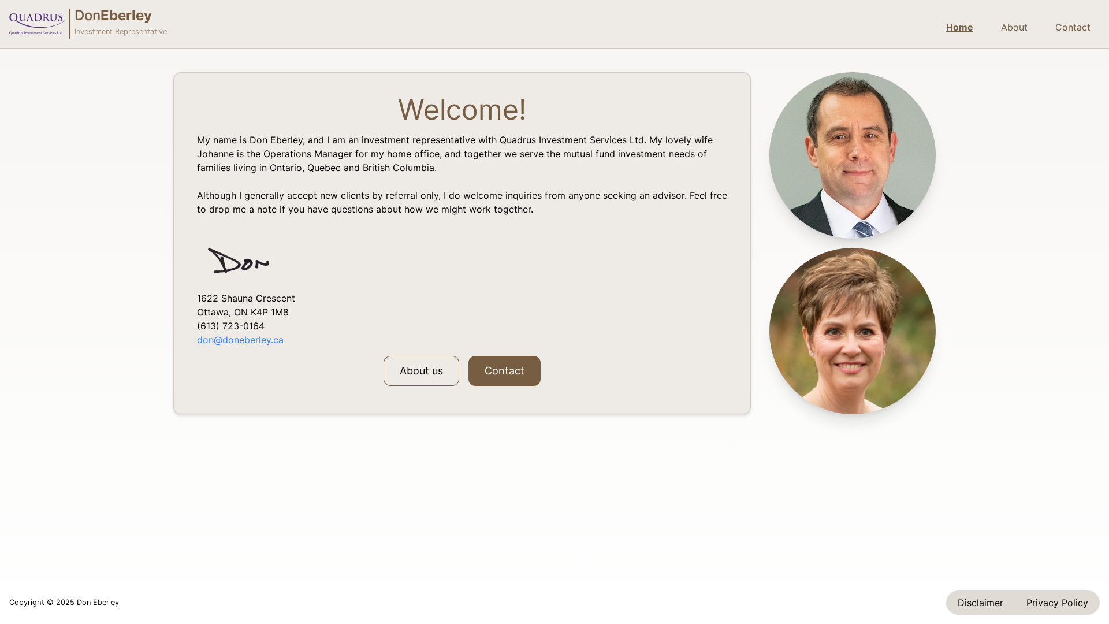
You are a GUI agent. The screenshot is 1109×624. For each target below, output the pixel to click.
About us (421, 371)
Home (959, 27)
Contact (1073, 27)
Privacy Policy (1057, 602)
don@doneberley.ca (240, 340)
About (1014, 27)
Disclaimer (980, 602)
